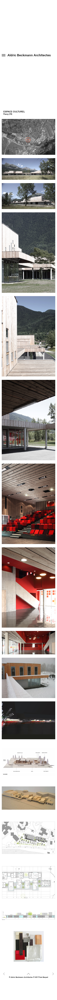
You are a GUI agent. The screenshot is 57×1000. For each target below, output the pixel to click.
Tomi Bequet (43, 977)
